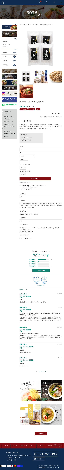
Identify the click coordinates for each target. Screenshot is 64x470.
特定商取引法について (9, 133)
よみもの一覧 (6, 44)
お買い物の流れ (8, 116)
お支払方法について (9, 119)
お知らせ (5, 46)
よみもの (32, 446)
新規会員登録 (7, 111)
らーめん (5, 56)
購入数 (21, 146)
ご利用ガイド (23, 183)
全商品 (32, 24)
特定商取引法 (42, 467)
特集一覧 (5, 41)
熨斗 (21, 153)
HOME (6, 446)
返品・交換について (9, 131)
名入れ (21, 159)
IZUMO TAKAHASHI (46, 466)
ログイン (6, 114)
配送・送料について (9, 121)
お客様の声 (49, 446)
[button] (23, 106)
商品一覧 (14, 446)
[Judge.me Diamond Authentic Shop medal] (36, 280)
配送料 (44, 117)
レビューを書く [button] (41, 270)
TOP (21, 24)
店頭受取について (8, 124)
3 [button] (41, 372)
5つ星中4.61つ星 (45, 254)
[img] (23, 294)
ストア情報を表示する (27, 189)
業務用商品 (6, 65)
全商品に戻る (42, 433)
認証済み (40, 285)
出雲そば (5, 52)
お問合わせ (7, 136)
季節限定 (5, 61)
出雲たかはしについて (58, 446)
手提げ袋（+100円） (25, 171)
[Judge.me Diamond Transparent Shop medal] (44, 280)
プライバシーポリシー (52, 467)
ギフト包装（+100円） (26, 165)
